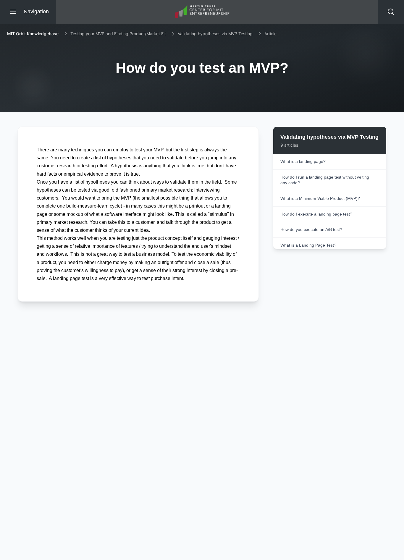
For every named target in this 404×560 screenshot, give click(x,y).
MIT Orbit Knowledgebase (33, 33)
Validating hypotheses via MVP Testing (215, 33)
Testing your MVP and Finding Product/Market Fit (118, 33)
